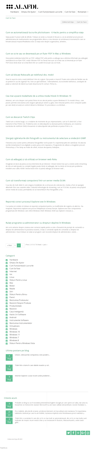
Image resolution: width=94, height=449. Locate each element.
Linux (12, 277)
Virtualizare (14, 326)
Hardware (14, 12)
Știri (11, 291)
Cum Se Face (70, 12)
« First (9, 245)
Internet (13, 271)
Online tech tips (12, 439)
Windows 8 (14, 340)
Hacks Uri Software (18, 314)
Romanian (82, 12)
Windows (13, 329)
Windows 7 (14, 337)
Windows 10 (15, 331)
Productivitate (16, 306)
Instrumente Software (19, 320)
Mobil (12, 286)
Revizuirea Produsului (19, 300)
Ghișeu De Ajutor (28, 12)
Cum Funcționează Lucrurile (50, 12)
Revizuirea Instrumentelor (21, 323)
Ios (11, 274)
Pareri (12, 297)
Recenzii (13, 308)
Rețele (12, 288)
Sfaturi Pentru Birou (18, 294)
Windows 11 (15, 334)
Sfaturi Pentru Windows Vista (22, 343)
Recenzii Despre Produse (20, 303)
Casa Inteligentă (17, 311)
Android (13, 317)
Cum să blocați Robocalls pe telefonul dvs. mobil (30, 74)
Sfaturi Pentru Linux (18, 280)
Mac (11, 283)
